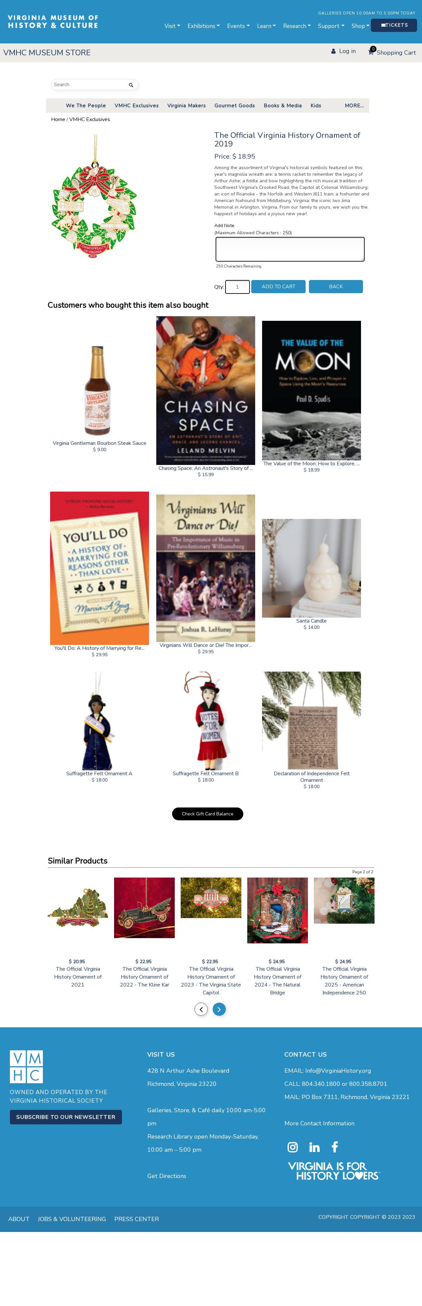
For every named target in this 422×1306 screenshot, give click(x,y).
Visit (170, 26)
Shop (358, 26)
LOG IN (347, 51)
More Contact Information (319, 1123)
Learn (264, 26)
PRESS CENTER (136, 1219)
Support (329, 26)
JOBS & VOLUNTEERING (72, 1219)
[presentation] (201, 1009)
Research (294, 26)
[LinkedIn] (314, 1147)
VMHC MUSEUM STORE (47, 52)
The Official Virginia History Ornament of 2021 (78, 976)
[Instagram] (293, 1147)
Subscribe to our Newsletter (65, 1117)
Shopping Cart (394, 52)
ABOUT (19, 1219)
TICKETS (396, 25)
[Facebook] (334, 1147)
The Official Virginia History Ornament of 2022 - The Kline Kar (144, 976)
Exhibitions (201, 26)
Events (236, 26)
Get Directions (166, 1176)
